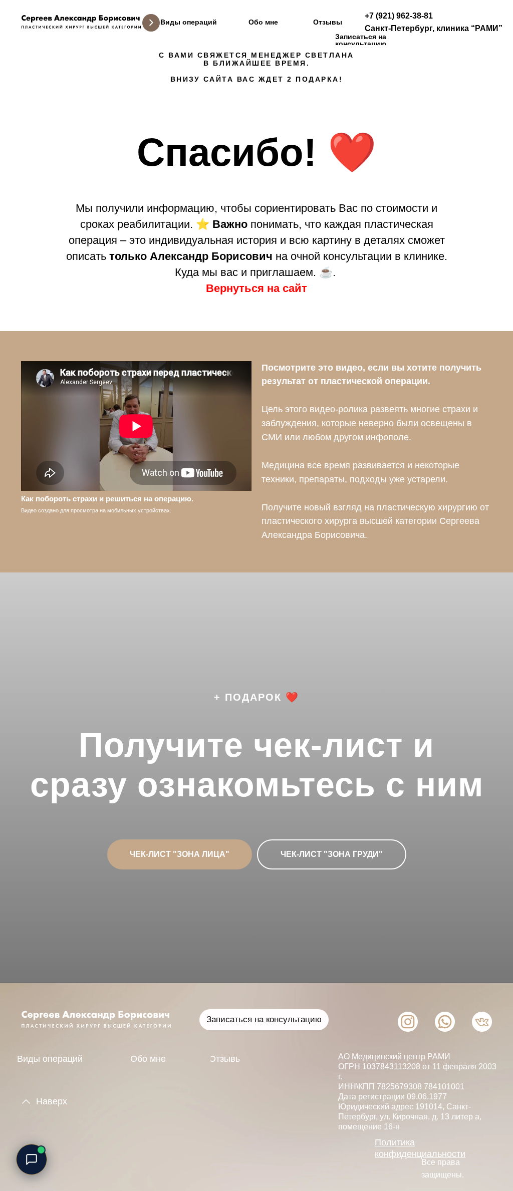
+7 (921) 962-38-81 (399, 16)
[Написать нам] (31, 1159)
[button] (361, 40)
